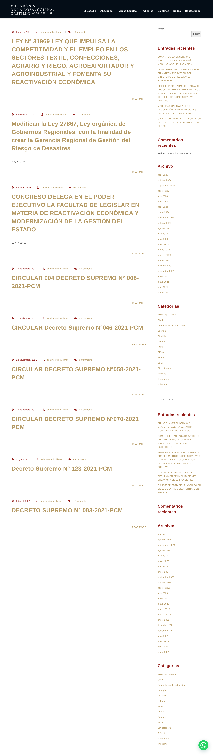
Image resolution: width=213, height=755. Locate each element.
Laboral (162, 341)
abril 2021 (163, 287)
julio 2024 (163, 196)
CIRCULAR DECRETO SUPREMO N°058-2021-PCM (76, 373)
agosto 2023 (164, 228)
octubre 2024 (164, 180)
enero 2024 (164, 212)
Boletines (163, 11)
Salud (161, 363)
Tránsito (162, 373)
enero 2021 (164, 292)
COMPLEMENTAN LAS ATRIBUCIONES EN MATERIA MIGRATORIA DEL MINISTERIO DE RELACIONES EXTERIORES (179, 75)
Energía (162, 331)
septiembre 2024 (166, 185)
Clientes (148, 11)
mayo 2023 (163, 244)
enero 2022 (164, 260)
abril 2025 (163, 175)
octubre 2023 (164, 223)
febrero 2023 (164, 255)
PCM (160, 347)
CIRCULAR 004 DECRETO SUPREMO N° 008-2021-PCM (75, 282)
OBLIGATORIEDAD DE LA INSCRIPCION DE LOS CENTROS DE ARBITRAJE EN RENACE (179, 122)
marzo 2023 (164, 249)
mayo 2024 (163, 201)
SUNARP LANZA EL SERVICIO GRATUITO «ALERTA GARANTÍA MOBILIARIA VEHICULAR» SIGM (175, 60)
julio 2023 (163, 233)
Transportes (164, 379)
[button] (203, 745)
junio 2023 (163, 239)
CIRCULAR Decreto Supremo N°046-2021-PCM (77, 327)
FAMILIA (162, 336)
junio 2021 (163, 276)
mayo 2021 (163, 282)
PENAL (161, 352)
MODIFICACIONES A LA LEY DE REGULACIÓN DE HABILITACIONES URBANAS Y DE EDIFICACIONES (177, 110)
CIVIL (161, 320)
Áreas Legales (128, 11)
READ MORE (139, 99)
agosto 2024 (164, 191)
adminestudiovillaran (51, 32)
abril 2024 (163, 207)
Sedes (177, 11)
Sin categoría (165, 368)
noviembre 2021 (166, 271)
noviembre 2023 (166, 217)
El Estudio (90, 11)
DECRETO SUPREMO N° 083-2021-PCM (67, 510)
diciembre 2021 (166, 265)
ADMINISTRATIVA (167, 314)
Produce (162, 357)
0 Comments (79, 32)
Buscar (162, 28)
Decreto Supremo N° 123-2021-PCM (62, 468)
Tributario (163, 384)
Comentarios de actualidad (172, 325)
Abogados (106, 11)
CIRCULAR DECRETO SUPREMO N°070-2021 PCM (75, 423)
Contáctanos (193, 11)
